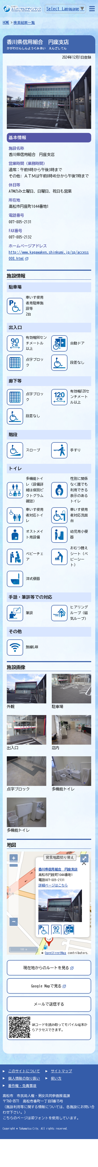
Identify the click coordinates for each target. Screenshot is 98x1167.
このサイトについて (24, 1071)
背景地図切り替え (60, 857)
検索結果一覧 (24, 22)
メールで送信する (49, 1004)
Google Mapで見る (46, 986)
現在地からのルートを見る (46, 968)
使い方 (56, 1078)
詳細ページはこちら (53, 885)
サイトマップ (61, 1071)
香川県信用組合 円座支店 (58, 869)
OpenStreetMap (55, 952)
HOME (6, 22)
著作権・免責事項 (22, 1086)
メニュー (92, 8)
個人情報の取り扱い (24, 1078)
